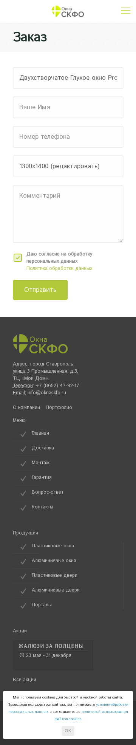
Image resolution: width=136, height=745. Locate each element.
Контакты (42, 507)
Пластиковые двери (54, 575)
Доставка (43, 448)
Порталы (42, 605)
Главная (40, 433)
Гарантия (42, 477)
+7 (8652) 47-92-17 (57, 385)
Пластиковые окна (53, 546)
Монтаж (40, 462)
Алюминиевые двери (56, 590)
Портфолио (59, 407)
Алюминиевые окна (54, 560)
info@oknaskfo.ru (47, 393)
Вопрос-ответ (47, 492)
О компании (26, 407)
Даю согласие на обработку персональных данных (59, 258)
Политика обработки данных (59, 268)
